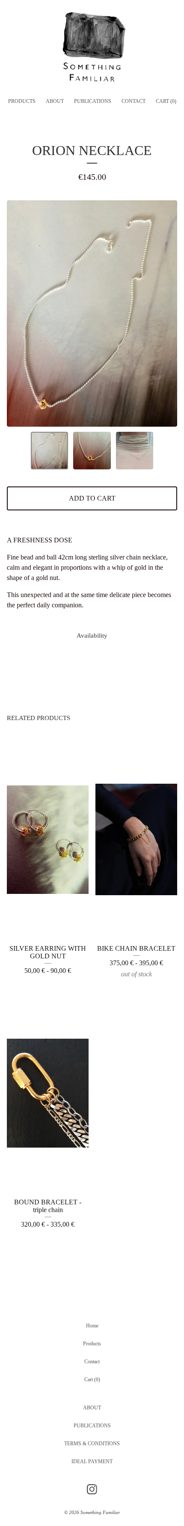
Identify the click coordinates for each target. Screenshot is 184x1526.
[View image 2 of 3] (92, 450)
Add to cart (92, 498)
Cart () (166, 101)
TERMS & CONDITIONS (92, 1444)
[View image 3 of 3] (135, 450)
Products (22, 101)
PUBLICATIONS (92, 101)
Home (92, 1326)
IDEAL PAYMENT (92, 1461)
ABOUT (55, 101)
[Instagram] (92, 1489)
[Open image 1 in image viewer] (92, 313)
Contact (133, 101)
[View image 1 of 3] (49, 450)
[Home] (92, 50)
